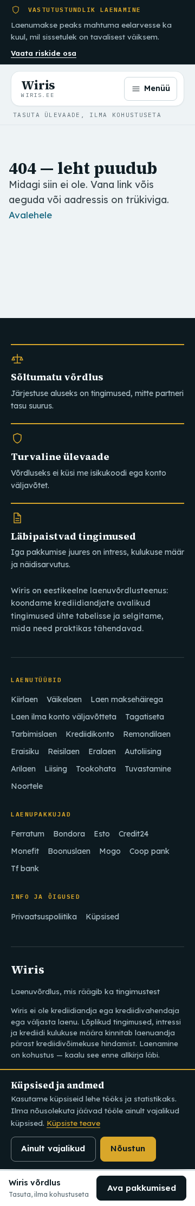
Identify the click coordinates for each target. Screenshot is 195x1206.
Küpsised (102, 917)
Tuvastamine (148, 769)
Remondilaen (147, 734)
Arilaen (23, 769)
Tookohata (96, 769)
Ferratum (27, 834)
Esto (102, 834)
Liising (55, 769)
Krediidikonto (90, 734)
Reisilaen (64, 751)
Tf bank (25, 868)
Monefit (25, 851)
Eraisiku (25, 751)
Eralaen (102, 751)
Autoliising (143, 751)
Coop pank (149, 851)
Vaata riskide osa (43, 53)
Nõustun (127, 1148)
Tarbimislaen (34, 734)
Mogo (110, 851)
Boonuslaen (69, 851)
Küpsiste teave (73, 1122)
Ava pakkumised (141, 1188)
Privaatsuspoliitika (44, 917)
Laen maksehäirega (126, 699)
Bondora (69, 834)
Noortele (27, 786)
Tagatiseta (144, 717)
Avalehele (30, 215)
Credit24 (133, 834)
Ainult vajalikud (53, 1148)
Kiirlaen (24, 699)
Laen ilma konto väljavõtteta (63, 717)
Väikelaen (64, 699)
